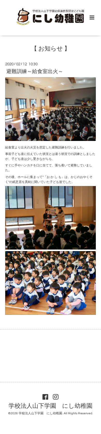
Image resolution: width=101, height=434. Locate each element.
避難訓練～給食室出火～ (34, 71)
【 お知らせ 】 (50, 49)
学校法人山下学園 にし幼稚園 (50, 406)
